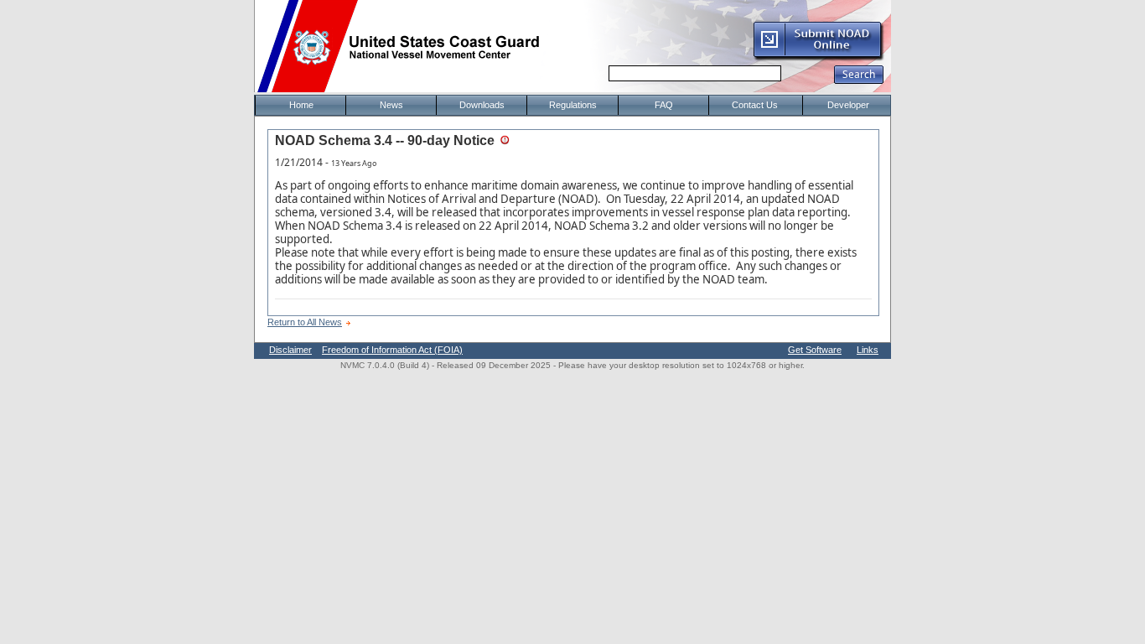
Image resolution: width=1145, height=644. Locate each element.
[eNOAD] (818, 58)
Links (867, 350)
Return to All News (304, 322)
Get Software (815, 350)
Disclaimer (290, 350)
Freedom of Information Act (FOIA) (392, 350)
